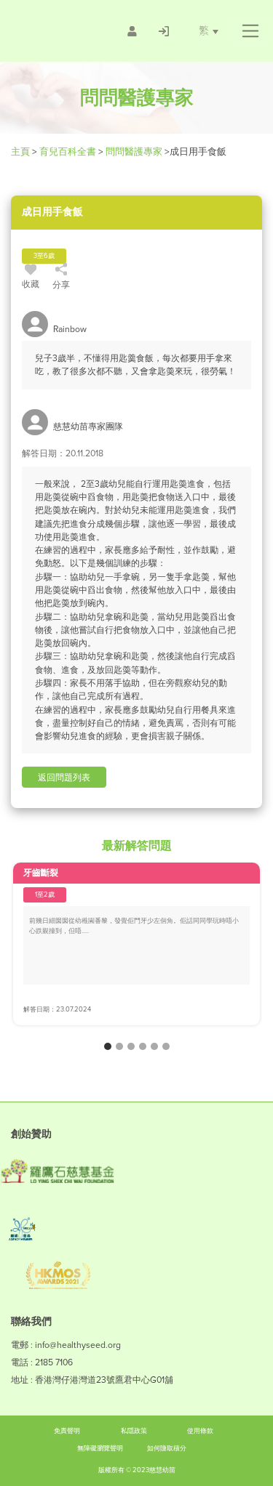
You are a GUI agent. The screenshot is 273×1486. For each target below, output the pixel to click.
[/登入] (164, 31)
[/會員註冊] (132, 31)
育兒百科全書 (67, 151)
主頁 (21, 151)
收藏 (30, 284)
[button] (250, 31)
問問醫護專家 (134, 151)
